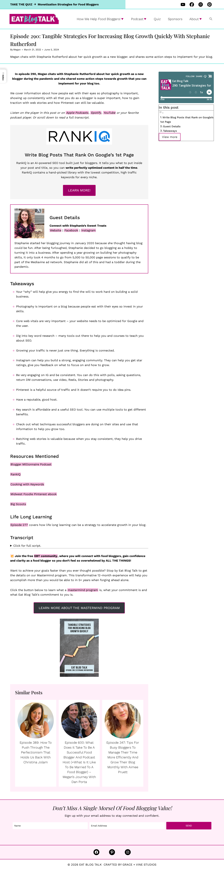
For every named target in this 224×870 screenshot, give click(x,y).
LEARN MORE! (79, 190)
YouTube (109, 112)
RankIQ (15, 474)
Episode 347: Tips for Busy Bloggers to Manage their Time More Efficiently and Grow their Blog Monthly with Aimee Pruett (122, 757)
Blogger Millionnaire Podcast (30, 464)
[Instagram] (200, 4)
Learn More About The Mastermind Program (79, 608)
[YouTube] (182, 4)
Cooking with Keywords (27, 484)
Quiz (157, 19)
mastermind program (83, 590)
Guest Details (172, 126)
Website (55, 230)
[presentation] (36, 720)
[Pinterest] (209, 4)
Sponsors (175, 19)
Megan (17, 49)
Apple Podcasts (77, 112)
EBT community (45, 556)
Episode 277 (19, 525)
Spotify (96, 112)
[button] (210, 19)
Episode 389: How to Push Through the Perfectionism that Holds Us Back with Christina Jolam (36, 752)
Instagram (88, 230)
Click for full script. (27, 545)
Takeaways (170, 130)
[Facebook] (191, 4)
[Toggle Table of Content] (161, 112)
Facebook (71, 230)
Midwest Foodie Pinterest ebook (33, 494)
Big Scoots (18, 504)
